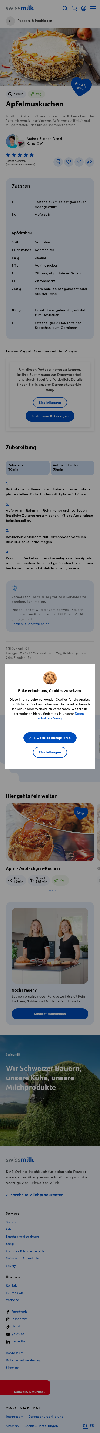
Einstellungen (50, 752)
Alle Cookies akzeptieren (50, 738)
